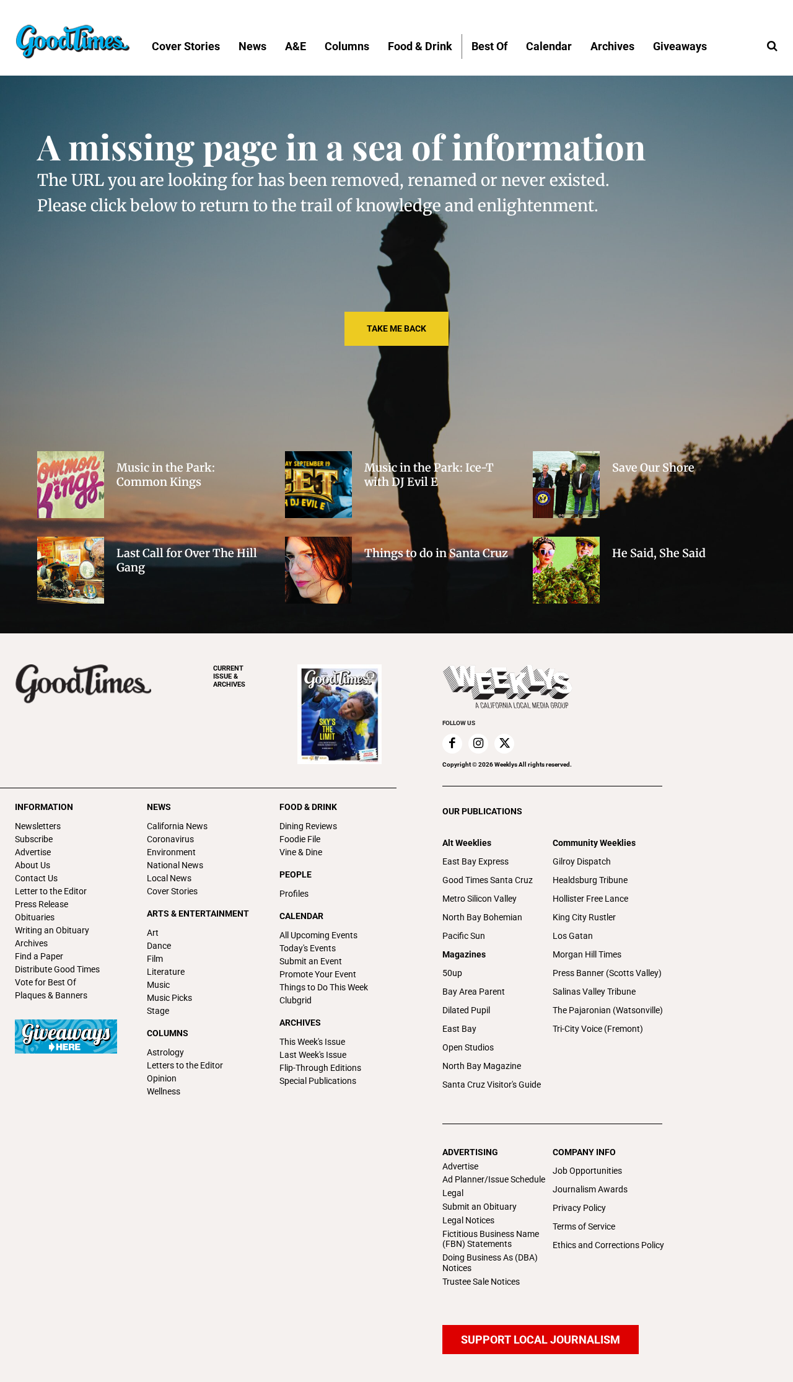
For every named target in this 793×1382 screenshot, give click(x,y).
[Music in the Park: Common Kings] (70, 484)
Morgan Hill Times (587, 954)
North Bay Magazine (481, 1066)
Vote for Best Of (45, 982)
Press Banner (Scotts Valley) (607, 973)
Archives (31, 943)
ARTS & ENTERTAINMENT (198, 913)
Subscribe (34, 839)
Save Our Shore (653, 467)
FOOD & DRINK (308, 807)
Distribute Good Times (57, 969)
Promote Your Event (317, 974)
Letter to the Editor (51, 891)
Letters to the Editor (185, 1065)
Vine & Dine (300, 852)
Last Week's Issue (312, 1055)
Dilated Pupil (466, 1010)
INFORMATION (44, 807)
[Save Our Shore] (566, 484)
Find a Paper (39, 956)
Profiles (294, 894)
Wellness (163, 1091)
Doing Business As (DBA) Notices (490, 1262)
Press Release (41, 904)
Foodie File (299, 839)
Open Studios (468, 1047)
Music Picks (169, 998)
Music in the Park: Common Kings (165, 474)
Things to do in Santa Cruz (436, 553)
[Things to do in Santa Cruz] (318, 570)
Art (153, 933)
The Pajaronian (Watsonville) (608, 1010)
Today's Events (307, 948)
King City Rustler (584, 917)
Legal (452, 1193)
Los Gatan (573, 936)
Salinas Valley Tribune (594, 992)
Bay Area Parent (473, 992)
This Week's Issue (312, 1042)
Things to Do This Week (323, 987)
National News (175, 865)
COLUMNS (167, 1033)
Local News (169, 878)
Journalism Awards (590, 1189)
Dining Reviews (308, 826)
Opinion (162, 1078)
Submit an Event (310, 961)
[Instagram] (478, 744)
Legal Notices (468, 1220)
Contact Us (36, 878)
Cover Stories (172, 891)
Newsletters (38, 826)
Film (155, 959)
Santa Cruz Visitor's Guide (491, 1084)
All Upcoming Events (318, 935)
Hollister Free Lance (590, 899)
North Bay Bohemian (482, 917)
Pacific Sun (463, 936)
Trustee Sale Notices (481, 1282)
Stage (158, 1011)
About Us (32, 865)
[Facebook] (452, 744)
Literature (166, 972)
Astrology (165, 1052)
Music (158, 985)
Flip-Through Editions (320, 1068)
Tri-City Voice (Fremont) (598, 1029)
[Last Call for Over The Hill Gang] (70, 570)
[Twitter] (504, 744)
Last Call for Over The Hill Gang (186, 560)
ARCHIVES (229, 676)
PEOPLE (295, 874)
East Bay (459, 1029)
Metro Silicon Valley (479, 899)
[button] (772, 46)
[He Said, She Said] (566, 570)
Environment (171, 852)
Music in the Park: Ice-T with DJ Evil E (429, 474)
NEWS (159, 807)
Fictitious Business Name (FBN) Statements (490, 1239)
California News (177, 826)
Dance (159, 946)
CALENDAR (301, 916)
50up (452, 973)
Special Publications (317, 1081)
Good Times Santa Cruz (487, 880)
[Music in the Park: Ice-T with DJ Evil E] (318, 484)
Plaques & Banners (51, 995)
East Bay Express (475, 861)
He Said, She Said (659, 553)
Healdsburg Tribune (590, 880)
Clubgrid (295, 1000)
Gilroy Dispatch (582, 861)
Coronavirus (170, 839)
